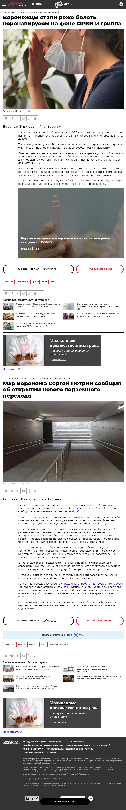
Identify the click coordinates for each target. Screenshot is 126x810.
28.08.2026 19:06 (10, 379)
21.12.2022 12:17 (9, 12)
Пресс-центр (55, 742)
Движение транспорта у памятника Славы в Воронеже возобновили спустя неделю (37, 687)
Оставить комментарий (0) (100, 269)
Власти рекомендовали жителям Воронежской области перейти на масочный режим (98, 306)
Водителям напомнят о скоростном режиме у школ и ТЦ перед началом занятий (38, 667)
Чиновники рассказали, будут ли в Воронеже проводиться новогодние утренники (98, 315)
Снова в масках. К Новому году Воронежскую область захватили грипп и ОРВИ (38, 305)
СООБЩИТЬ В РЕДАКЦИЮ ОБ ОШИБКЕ (39, 753)
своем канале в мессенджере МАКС (56, 511)
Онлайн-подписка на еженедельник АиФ (43, 745)
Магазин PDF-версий (74, 742)
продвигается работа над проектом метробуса (93, 583)
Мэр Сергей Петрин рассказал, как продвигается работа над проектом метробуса (94, 669)
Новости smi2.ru (13, 369)
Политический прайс (33, 749)
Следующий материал (65, 802)
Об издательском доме (34, 742)
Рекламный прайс (102, 745)
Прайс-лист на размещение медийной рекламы (70, 749)
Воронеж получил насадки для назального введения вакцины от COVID (65, 240)
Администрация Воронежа (16, 484)
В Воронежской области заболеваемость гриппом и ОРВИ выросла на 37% (36, 324)
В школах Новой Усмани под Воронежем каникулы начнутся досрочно (35, 315)
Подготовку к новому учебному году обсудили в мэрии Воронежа (34, 677)
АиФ (28, 111)
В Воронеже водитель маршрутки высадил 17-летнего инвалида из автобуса (99, 677)
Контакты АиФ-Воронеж (78, 745)
